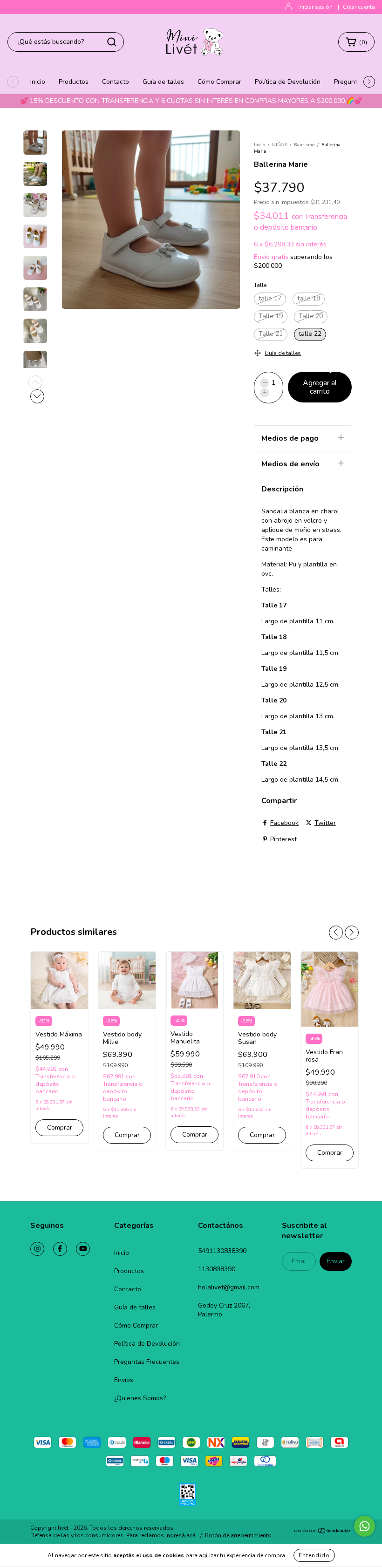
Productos (74, 81)
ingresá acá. (181, 1535)
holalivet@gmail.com (228, 1287)
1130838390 (216, 1269)
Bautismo (304, 145)
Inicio (37, 81)
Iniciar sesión (315, 7)
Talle (260, 285)
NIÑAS (279, 145)
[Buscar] (111, 42)
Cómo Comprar (219, 81)
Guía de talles (163, 81)
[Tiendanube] (322, 1532)
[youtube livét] (83, 1249)
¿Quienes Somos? (140, 1398)
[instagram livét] (37, 1249)
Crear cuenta (359, 7)
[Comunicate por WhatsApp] (364, 1526)
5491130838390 (222, 1251)
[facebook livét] (60, 1249)
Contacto (115, 81)
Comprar (59, 1127)
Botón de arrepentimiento (238, 1535)
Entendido (314, 1555)
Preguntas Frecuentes (146, 1361)
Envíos (123, 1380)
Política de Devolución (288, 81)
